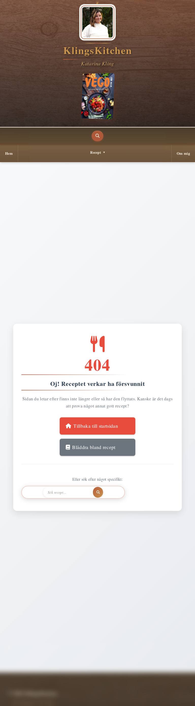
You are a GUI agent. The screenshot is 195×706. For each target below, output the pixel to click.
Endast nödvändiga (97, 696)
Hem (9, 153)
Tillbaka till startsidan (95, 426)
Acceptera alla (36, 696)
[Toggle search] (97, 136)
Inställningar (163, 696)
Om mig (183, 153)
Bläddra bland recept (93, 447)
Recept (95, 152)
